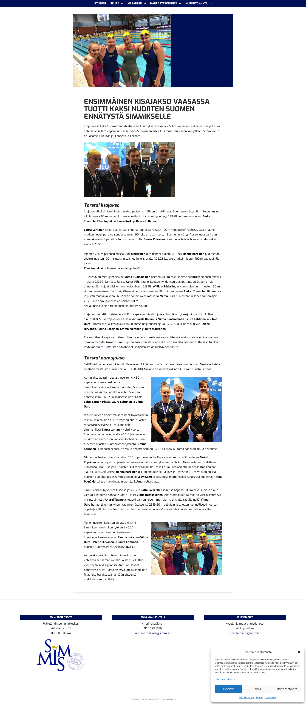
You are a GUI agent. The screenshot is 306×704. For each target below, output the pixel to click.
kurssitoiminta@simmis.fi (245, 633)
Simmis (259, 697)
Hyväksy (228, 689)
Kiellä (257, 689)
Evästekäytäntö (246, 697)
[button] (299, 652)
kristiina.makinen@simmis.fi (153, 633)
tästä (102, 570)
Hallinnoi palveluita (226, 679)
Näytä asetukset (287, 689)
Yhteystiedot (270, 697)
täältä (99, 347)
